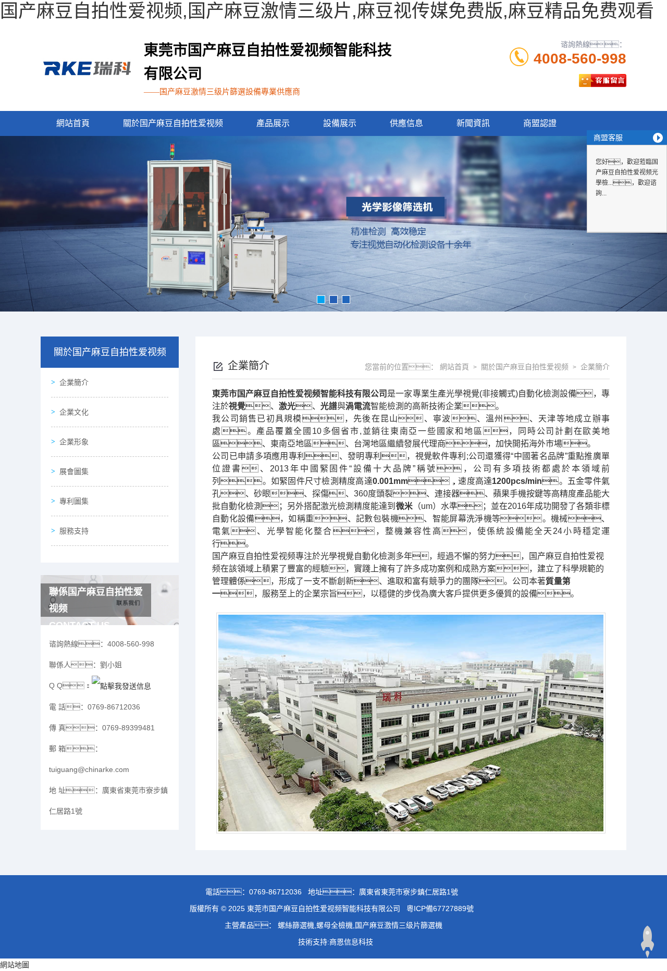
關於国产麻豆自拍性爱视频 (173, 123)
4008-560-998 (580, 59)
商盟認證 (540, 123)
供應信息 (406, 123)
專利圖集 (74, 501)
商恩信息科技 (351, 942)
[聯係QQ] (121, 685)
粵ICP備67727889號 (440, 908)
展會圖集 (74, 471)
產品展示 (273, 123)
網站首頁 (73, 123)
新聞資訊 (473, 123)
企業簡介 (74, 382)
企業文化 (74, 412)
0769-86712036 (275, 892)
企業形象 (74, 442)
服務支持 (74, 531)
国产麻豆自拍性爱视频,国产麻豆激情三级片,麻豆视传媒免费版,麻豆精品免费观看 (327, 11)
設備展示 (339, 123)
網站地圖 (14, 965)
